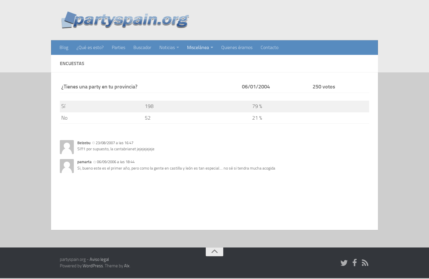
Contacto (269, 47)
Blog (64, 47)
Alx (127, 265)
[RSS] (365, 263)
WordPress (93, 265)
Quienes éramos (236, 47)
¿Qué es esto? (90, 47)
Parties (118, 47)
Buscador (142, 47)
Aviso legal (99, 259)
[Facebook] (354, 263)
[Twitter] (344, 263)
